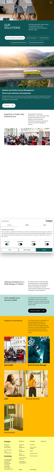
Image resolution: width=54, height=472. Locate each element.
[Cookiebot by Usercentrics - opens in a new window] (46, 221)
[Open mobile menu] (51, 2)
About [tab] (44, 225)
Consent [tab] (9, 225)
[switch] (20, 244)
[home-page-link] (8, 2)
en (30, 2)
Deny (10, 249)
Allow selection (27, 249)
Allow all (44, 249)
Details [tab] (27, 225)
